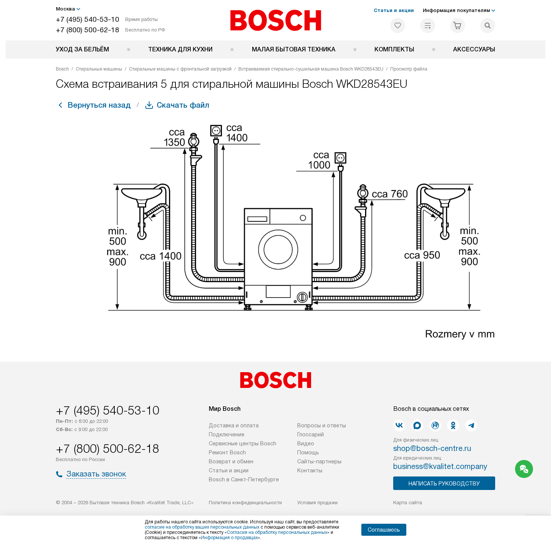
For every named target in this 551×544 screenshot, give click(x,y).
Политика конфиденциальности (245, 502)
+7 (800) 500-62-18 (87, 30)
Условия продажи (317, 502)
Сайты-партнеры (319, 461)
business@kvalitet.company (440, 466)
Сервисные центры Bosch (242, 443)
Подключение (226, 434)
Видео (305, 443)
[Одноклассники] (453, 425)
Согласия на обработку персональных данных (277, 532)
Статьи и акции (394, 10)
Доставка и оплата (234, 425)
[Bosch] (276, 20)
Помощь (308, 452)
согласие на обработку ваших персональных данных (202, 527)
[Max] (417, 425)
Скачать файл (183, 105)
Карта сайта (407, 502)
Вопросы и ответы (321, 425)
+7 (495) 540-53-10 (87, 19)
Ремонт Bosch (227, 452)
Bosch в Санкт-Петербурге (244, 479)
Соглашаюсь (384, 530)
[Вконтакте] (399, 425)
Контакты (309, 470)
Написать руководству (444, 484)
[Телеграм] (471, 425)
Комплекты (394, 49)
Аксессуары (474, 49)
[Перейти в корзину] (457, 25)
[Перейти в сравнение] (427, 25)
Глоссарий (310, 434)
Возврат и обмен (231, 461)
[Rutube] (435, 425)
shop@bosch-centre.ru (432, 448)
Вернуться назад (99, 105)
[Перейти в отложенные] (397, 25)
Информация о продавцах (229, 537)
